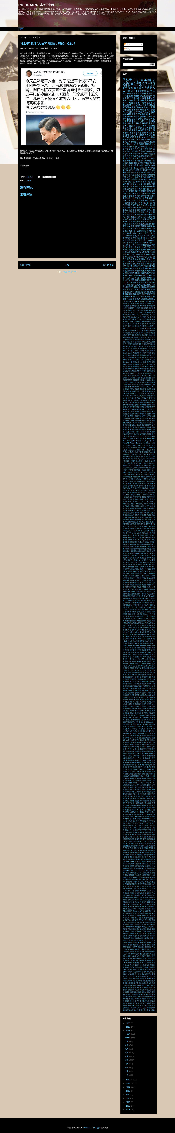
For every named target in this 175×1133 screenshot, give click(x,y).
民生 (151, 776)
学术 (141, 643)
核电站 (133, 217)
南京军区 (129, 564)
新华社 (140, 163)
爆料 (136, 384)
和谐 (124, 337)
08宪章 (128, 436)
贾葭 (149, 292)
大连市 (138, 342)
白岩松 (142, 391)
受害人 (128, 573)
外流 (124, 618)
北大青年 (126, 558)
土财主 (127, 609)
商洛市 (152, 594)
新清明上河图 (134, 722)
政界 (135, 715)
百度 (144, 133)
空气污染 (152, 398)
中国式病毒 (138, 468)
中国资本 (129, 477)
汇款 (133, 780)
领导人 (150, 429)
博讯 (136, 567)
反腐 (149, 110)
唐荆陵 (148, 252)
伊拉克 (128, 513)
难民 (149, 229)
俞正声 (135, 519)
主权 (129, 310)
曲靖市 (152, 364)
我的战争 (152, 697)
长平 (146, 423)
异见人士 (135, 679)
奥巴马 (129, 259)
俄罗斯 (150, 517)
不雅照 (140, 452)
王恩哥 (127, 389)
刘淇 (151, 203)
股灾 (136, 112)
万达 (134, 233)
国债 (129, 600)
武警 (136, 128)
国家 (139, 161)
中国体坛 (150, 463)
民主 (147, 100)
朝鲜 (129, 121)
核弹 (143, 273)
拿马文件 (135, 708)
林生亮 (137, 758)
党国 (127, 528)
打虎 (127, 360)
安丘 (137, 645)
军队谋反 (134, 542)
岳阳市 (139, 661)
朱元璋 (132, 740)
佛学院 (148, 200)
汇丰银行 (128, 780)
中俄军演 (137, 459)
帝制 (131, 668)
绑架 (127, 287)
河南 (124, 177)
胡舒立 (128, 405)
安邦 (127, 186)
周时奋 (144, 587)
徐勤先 (125, 690)
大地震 (130, 621)
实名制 (125, 348)
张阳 (138, 212)
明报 (146, 268)
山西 (129, 661)
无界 (144, 362)
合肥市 (137, 335)
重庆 (139, 294)
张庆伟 (133, 355)
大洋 (146, 623)
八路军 (140, 531)
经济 (124, 123)
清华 (149, 380)
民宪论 (152, 774)
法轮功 (125, 219)
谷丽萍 (135, 198)
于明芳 (135, 497)
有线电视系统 (143, 738)
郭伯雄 (143, 91)
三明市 (137, 303)
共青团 (141, 130)
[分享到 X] (49, 177)
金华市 (145, 420)
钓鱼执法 (129, 423)
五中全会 (129, 499)
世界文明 (126, 454)
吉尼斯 (152, 578)
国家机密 (144, 339)
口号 (129, 576)
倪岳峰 (130, 522)
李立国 (147, 751)
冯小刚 (145, 203)
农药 (146, 542)
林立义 (142, 758)
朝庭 (153, 738)
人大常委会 (149, 501)
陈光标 (143, 229)
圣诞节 (132, 609)
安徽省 (130, 116)
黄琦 (137, 434)
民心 (127, 776)
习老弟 (128, 492)
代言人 (127, 508)
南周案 (134, 564)
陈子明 (132, 427)
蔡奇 (149, 177)
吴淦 (147, 205)
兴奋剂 (152, 321)
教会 (147, 360)
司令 (133, 335)
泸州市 (132, 191)
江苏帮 (149, 780)
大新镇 (138, 623)
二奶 (127, 497)
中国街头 (148, 474)
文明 (136, 717)
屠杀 (124, 351)
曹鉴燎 (130, 366)
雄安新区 (128, 297)
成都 (135, 266)
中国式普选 (130, 468)
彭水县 (149, 688)
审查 (124, 652)
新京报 (149, 720)
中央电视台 (138, 479)
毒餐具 (149, 771)
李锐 (127, 273)
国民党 (144, 161)
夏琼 (138, 616)
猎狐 (143, 387)
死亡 (131, 276)
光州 (131, 526)
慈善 (127, 695)
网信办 (145, 400)
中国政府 (145, 468)
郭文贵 (129, 82)
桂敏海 (130, 762)
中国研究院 (128, 474)
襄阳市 (125, 411)
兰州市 (127, 203)
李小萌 (137, 749)
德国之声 (148, 690)
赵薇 (153, 165)
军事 (139, 324)
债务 (126, 319)
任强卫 (134, 510)
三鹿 (129, 450)
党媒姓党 (148, 319)
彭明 (142, 212)
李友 (132, 369)
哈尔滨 (128, 594)
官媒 (133, 261)
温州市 (144, 280)
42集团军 (129, 301)
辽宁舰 (149, 416)
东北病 (145, 454)
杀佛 (137, 742)
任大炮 (128, 317)
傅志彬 (142, 524)
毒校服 (138, 771)
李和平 (133, 747)
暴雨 (141, 735)
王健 (151, 387)
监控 (149, 282)
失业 (147, 627)
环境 (144, 389)
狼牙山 (138, 387)
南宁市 (129, 161)
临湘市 (152, 483)
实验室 (152, 650)
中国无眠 (137, 470)
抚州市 (127, 706)
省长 (127, 393)
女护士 (132, 632)
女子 (124, 632)
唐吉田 (138, 594)
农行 (149, 542)
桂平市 (137, 373)
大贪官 (133, 625)
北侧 (146, 555)
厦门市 (139, 330)
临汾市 (125, 310)
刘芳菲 (144, 326)
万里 (146, 198)
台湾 (150, 119)
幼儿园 (130, 353)
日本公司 (134, 729)
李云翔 (132, 744)
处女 (127, 616)
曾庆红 (143, 96)
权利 (144, 742)
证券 (141, 411)
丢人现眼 (152, 456)
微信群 (145, 355)
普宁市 (150, 189)
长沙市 (140, 179)
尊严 (151, 657)
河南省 (129, 91)
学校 (144, 643)
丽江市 (140, 238)
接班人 (138, 360)
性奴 (129, 693)
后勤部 (145, 580)
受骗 (138, 573)
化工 (139, 247)
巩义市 (125, 666)
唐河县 (144, 594)
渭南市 (127, 382)
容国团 (150, 652)
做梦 (131, 524)
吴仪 (144, 582)
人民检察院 (144, 315)
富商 (149, 654)
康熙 (151, 672)
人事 (129, 501)
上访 (150, 123)
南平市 (140, 564)
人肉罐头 (136, 506)
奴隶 (147, 632)
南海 (146, 149)
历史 (127, 170)
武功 (149, 767)
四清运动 (126, 598)
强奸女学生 (130, 688)
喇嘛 (124, 596)
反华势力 (135, 333)
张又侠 (132, 681)
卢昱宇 (133, 205)
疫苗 (140, 128)
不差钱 (127, 452)
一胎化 (133, 445)
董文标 (133, 409)
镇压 (125, 130)
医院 (149, 247)
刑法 (144, 546)
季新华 (130, 643)
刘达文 (140, 551)
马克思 (127, 432)
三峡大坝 (145, 447)
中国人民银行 (137, 463)
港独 (131, 382)
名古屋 (137, 580)
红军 (147, 222)
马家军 (132, 432)
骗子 (135, 231)
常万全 (138, 351)
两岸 (141, 306)
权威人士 (150, 742)
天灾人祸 (147, 257)
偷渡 (138, 524)
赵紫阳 (128, 114)
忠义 (126, 693)
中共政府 (145, 461)
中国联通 (126, 238)
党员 (139, 158)
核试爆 (149, 760)
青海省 (140, 429)
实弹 (148, 650)
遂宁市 (131, 229)
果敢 (146, 758)
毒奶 (124, 771)
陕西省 (128, 107)
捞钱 (139, 708)
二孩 (144, 312)
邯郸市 (128, 179)
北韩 (127, 328)
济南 (134, 380)
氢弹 (126, 778)
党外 (131, 528)
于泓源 (144, 497)
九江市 (130, 312)
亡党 (129, 315)
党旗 (153, 319)
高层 (134, 299)
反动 (134, 571)
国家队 (129, 207)
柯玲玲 (137, 760)
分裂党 (132, 546)
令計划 (142, 508)
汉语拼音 (138, 780)
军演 (143, 540)
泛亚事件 (139, 378)
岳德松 (134, 661)
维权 (131, 112)
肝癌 (149, 287)
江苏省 (143, 93)
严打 (129, 459)
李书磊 (127, 744)
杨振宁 (125, 756)
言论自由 (128, 198)
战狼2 (134, 699)
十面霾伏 (144, 560)
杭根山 (138, 756)
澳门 (149, 191)
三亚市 (139, 233)
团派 (134, 161)
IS (154, 231)
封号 (134, 657)
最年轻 (132, 738)
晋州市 (147, 733)
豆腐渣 (138, 292)
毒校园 (133, 771)
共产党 (139, 114)
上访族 (137, 450)
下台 (151, 233)
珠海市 (143, 194)
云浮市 (144, 240)
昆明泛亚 (126, 364)
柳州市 (145, 114)
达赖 (153, 416)
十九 (131, 328)
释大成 (140, 420)
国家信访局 (129, 339)
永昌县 (149, 778)
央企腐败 (136, 627)
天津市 (134, 85)
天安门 (150, 161)
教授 (151, 715)
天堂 (131, 257)
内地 (127, 324)
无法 (138, 726)
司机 (127, 578)
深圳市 (149, 91)
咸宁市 (149, 591)
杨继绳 (133, 371)
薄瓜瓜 (137, 289)
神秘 (148, 396)
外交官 (146, 616)
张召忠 (137, 681)
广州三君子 (134, 670)
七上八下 (148, 445)
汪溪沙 (147, 783)
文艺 (139, 717)
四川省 (136, 91)
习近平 (28, 180)
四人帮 (141, 596)
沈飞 (153, 785)
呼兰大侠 (152, 335)
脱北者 (148, 196)
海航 (143, 151)
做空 (134, 524)
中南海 (143, 103)
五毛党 (134, 200)
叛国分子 (152, 573)
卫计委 (150, 567)
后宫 (149, 580)
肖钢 (141, 402)
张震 (137, 355)
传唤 (144, 513)
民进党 (134, 375)
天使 (138, 625)
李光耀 (128, 369)
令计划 (143, 85)
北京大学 (135, 555)
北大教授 (152, 555)
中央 (138, 121)
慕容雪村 (138, 357)
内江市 (132, 324)
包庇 (151, 553)
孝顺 (126, 643)
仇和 (151, 506)
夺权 (126, 630)
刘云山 (143, 110)
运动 (124, 418)
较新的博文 (25, 265)
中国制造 (137, 465)
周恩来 (148, 130)
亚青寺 (135, 499)
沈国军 (142, 785)
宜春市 (132, 650)
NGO (124, 441)
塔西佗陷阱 (132, 614)
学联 (151, 643)
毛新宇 (139, 217)
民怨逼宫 (133, 776)
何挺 (144, 515)
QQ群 (149, 441)
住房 (132, 515)
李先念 (147, 744)
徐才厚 (148, 121)
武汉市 (138, 151)
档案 (146, 373)
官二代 (144, 346)
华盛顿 (135, 562)
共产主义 (134, 203)
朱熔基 (144, 215)
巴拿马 (138, 172)
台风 (151, 576)
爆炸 (150, 114)
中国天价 (144, 465)
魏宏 (153, 299)
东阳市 (143, 456)
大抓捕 (133, 623)
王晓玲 (132, 389)
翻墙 (136, 177)
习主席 (125, 490)
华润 (131, 562)
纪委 (134, 400)
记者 (132, 137)
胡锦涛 (139, 107)
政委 (142, 268)
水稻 (134, 778)
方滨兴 (150, 724)
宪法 (133, 172)
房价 (151, 357)
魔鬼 (151, 432)
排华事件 (150, 708)
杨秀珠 (128, 371)
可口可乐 (138, 576)
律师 (127, 133)
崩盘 (149, 210)
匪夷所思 (143, 558)
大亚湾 (134, 618)
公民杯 (138, 533)
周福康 (146, 589)
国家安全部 (137, 339)
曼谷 (134, 366)
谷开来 (148, 165)
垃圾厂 (142, 207)
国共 (133, 600)
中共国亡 (132, 461)
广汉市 (152, 670)
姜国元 (150, 636)
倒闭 (151, 317)
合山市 (147, 578)
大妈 (138, 621)
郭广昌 (125, 168)
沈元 (133, 785)
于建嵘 (149, 312)
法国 (133, 378)
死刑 (129, 375)
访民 (150, 107)
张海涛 (130, 686)
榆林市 (150, 373)
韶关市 (145, 429)
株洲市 (152, 371)
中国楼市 (150, 470)
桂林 (139, 762)
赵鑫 (131, 294)
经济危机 (139, 400)
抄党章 (125, 704)
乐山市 (146, 310)
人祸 (131, 506)
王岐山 (148, 79)
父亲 (143, 384)
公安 (131, 126)
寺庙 (130, 657)
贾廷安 (144, 226)
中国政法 (152, 468)
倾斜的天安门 (143, 522)
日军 (153, 362)
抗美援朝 (130, 189)
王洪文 (137, 389)
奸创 (151, 632)
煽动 (151, 382)
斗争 (143, 717)
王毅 (135, 154)
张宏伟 (152, 681)
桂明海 (135, 762)
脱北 (137, 405)
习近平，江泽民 (141, 495)
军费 (129, 542)
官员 (129, 119)
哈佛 (124, 594)
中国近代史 (136, 477)
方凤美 (138, 724)
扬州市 (152, 702)
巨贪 (149, 663)
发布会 (152, 571)
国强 (151, 603)
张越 (134, 212)
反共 (130, 333)
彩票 (141, 355)
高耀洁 (140, 231)
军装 (126, 542)
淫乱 (141, 380)
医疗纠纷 (129, 560)
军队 (124, 184)
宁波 (134, 645)
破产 (134, 396)
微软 (143, 690)
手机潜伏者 (128, 702)
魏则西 (145, 123)
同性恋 (132, 580)
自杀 (140, 177)
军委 (140, 203)
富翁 (124, 657)
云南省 (136, 103)
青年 (136, 429)
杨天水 (152, 753)
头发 (151, 627)
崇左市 (146, 261)
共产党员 (138, 535)
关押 (149, 535)
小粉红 (145, 348)
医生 (153, 558)
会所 (141, 513)
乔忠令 (125, 312)
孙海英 (140, 641)
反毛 (141, 571)
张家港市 (126, 684)
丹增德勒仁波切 (133, 486)
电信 (127, 391)
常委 (143, 351)
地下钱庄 (147, 254)
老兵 (129, 123)
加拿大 (135, 184)
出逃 (130, 247)
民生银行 (143, 276)
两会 (135, 142)
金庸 (149, 420)
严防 (132, 459)
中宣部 (144, 479)
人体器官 (141, 200)
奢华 (146, 630)
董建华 (128, 409)
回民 (130, 598)
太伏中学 (129, 627)
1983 (148, 436)
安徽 (145, 344)
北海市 (144, 247)
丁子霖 (131, 303)
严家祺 (125, 459)
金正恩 (138, 137)
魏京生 (148, 299)
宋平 (140, 346)
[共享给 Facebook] (51, 177)
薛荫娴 (138, 409)
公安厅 (132, 321)
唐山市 (142, 252)
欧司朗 (147, 765)
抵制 (130, 268)
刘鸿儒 (145, 551)
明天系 (152, 731)
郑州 (136, 420)
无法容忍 (143, 726)
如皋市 (127, 634)
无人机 (127, 726)
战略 (137, 699)
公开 (129, 533)
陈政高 (145, 427)
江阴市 (130, 783)
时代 (126, 731)
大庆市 (128, 623)
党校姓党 (146, 528)
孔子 (151, 259)
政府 (135, 163)
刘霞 (134, 247)
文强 (132, 717)
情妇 (129, 357)
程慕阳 (150, 285)
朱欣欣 (142, 740)
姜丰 (137, 636)
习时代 (145, 490)
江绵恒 (144, 175)
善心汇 (138, 337)
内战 (139, 537)
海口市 (135, 144)
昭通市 (137, 364)
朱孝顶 (137, 740)
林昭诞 (128, 758)
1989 (124, 301)
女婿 (134, 259)
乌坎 (138, 310)
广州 (134, 353)
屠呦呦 (144, 210)
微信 (153, 121)
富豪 (127, 657)
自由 (145, 177)
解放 (127, 292)
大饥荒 (152, 126)
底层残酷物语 (136, 672)
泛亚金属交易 (146, 378)
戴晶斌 (142, 699)
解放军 (152, 100)
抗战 (131, 163)
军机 (139, 540)
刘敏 (127, 551)
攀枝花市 (138, 711)
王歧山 (125, 222)
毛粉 (143, 774)
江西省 (135, 105)
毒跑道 (136, 276)
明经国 (131, 364)
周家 (126, 587)
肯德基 (145, 402)
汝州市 (144, 780)
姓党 (128, 172)
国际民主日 (130, 607)
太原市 (125, 210)
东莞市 (145, 119)
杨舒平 (138, 371)
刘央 (131, 549)
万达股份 (134, 447)
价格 (126, 510)
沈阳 (139, 278)
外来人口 (152, 616)
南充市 (132, 250)
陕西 (126, 429)
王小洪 (129, 282)
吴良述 (132, 585)
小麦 (146, 659)
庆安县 (129, 264)
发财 (124, 573)
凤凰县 (145, 544)
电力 (131, 391)
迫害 (132, 418)
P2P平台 (130, 441)
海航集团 (149, 151)
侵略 (146, 517)
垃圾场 (134, 612)
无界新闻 (150, 726)
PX (142, 441)
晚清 (151, 733)
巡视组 (132, 663)
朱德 (146, 366)
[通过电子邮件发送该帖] (39, 177)
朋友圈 (142, 366)
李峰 (141, 749)
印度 (126, 569)
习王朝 (150, 490)
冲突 (146, 324)
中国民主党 (138, 472)
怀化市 (150, 355)
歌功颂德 (131, 767)
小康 (129, 659)
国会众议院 (149, 598)
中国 (141, 79)
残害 (146, 769)
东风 (146, 456)
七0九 (143, 445)
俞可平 (129, 243)
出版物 (150, 544)
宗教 (129, 261)
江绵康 (149, 375)
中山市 (149, 479)
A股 (147, 301)
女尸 (127, 632)
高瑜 (130, 168)
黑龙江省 (149, 156)
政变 (149, 172)
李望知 (142, 751)
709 (149, 179)
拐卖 (134, 268)
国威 (126, 603)
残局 (149, 769)
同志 (127, 580)
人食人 (150, 315)
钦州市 (144, 294)
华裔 (153, 328)
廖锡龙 (140, 675)
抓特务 (140, 704)
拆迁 (137, 706)
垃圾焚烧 (126, 342)
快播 (124, 189)
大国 (126, 621)
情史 (149, 693)
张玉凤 (143, 264)
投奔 (144, 704)
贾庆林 (143, 116)
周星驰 (149, 587)
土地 (135, 607)
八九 (140, 243)
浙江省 (136, 100)
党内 (124, 528)
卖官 (151, 562)
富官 (153, 654)
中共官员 (139, 461)
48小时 (130, 438)
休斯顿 (137, 513)
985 (141, 438)
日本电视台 (141, 729)
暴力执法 (143, 364)
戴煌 (151, 699)
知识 (126, 396)
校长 (141, 760)
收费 (151, 711)
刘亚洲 (129, 184)
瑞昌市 (149, 389)
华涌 (149, 328)
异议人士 (136, 264)
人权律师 (151, 240)
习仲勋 (141, 135)
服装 (149, 738)
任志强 (130, 93)
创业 (126, 553)
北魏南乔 (136, 558)
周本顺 (128, 252)
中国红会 (142, 474)
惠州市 (129, 266)
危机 (138, 205)
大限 (143, 342)
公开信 (147, 321)
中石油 (145, 481)
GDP (144, 438)
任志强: (139, 510)
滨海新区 (128, 154)
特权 (126, 387)
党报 (137, 528)
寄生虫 (145, 654)
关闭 (153, 535)
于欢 (139, 497)
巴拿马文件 (134, 96)
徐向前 (130, 690)
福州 (133, 285)
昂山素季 (131, 731)
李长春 (150, 215)
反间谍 (147, 333)
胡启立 (150, 402)
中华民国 (150, 306)
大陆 (153, 170)
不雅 (136, 452)
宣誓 (132, 652)
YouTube (152, 301)
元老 (127, 526)
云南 (148, 497)
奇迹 (129, 630)
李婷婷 (149, 747)
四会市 (146, 596)
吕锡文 (142, 335)
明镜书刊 (129, 733)
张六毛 (145, 353)
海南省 (136, 116)
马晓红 (129, 299)
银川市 (135, 423)
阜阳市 (130, 425)
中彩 (126, 481)
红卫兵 (152, 222)
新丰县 (128, 720)
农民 (142, 542)
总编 (136, 693)
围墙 (139, 598)
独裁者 (134, 387)
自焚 (130, 224)
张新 (134, 684)
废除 (142, 672)
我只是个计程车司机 (141, 697)
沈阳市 (144, 278)
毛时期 (130, 774)
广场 (127, 670)
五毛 (126, 315)
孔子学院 (147, 639)
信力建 (143, 317)
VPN (124, 233)
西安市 (139, 123)
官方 (148, 346)
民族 (133, 175)
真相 (144, 393)
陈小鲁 (137, 427)
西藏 (147, 144)
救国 (147, 715)
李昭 (136, 369)
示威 (128, 285)
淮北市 (145, 380)
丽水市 (141, 486)
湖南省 (149, 93)
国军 (144, 600)
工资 (131, 351)
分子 (126, 326)
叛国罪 (125, 576)
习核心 (135, 168)
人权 (134, 158)
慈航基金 (144, 695)
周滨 (146, 335)
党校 (141, 528)
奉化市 (137, 630)
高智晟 (142, 156)
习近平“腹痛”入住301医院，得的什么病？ (48, 43)
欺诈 (126, 767)
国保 (149, 337)
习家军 (140, 312)
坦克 (129, 612)
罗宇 (143, 196)
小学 (126, 659)
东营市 (137, 456)
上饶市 (149, 303)
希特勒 (127, 668)
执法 (131, 360)
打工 (134, 702)
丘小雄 (131, 454)
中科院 (150, 481)
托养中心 (143, 702)
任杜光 (144, 510)
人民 (145, 168)
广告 (124, 670)
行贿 (148, 409)
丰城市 (140, 483)
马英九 (135, 156)
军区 (134, 245)
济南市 (152, 163)
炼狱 (147, 382)
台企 (142, 576)
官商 (138, 648)
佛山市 (143, 182)
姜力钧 (142, 636)
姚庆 (139, 259)
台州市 (147, 576)
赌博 (149, 414)
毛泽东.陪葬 (137, 774)
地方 (153, 339)
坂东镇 (150, 609)
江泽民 (151, 82)
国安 (140, 184)
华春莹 (127, 562)
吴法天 (127, 585)
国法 (130, 605)
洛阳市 (132, 219)
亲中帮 (125, 501)
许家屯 (135, 165)
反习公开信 (151, 330)
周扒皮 (139, 587)
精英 (124, 400)
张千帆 (127, 681)
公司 (151, 531)
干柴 (139, 668)
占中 (140, 126)
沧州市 (125, 378)
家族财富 (141, 652)
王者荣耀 (136, 282)
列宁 (129, 326)
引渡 (144, 679)
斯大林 (136, 362)
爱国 (153, 191)
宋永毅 (134, 648)
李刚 (124, 747)
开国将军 (148, 677)
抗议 (153, 266)
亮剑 (153, 499)
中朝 (134, 481)
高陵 (147, 432)
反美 (144, 571)
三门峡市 (143, 303)
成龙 (153, 695)
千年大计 (150, 560)
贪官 (140, 119)
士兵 (149, 614)
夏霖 (141, 616)
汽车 (151, 783)
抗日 (146, 212)
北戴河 (149, 96)
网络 (130, 165)
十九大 (135, 328)
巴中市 (130, 666)
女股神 (144, 632)
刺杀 (132, 553)
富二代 (130, 348)
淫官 (133, 280)
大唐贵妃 (147, 618)
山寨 (127, 351)
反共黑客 (129, 571)
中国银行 (152, 308)
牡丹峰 (146, 219)
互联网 (141, 149)
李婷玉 (132, 271)
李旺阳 (137, 751)
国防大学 (147, 605)
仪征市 (147, 508)
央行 (124, 259)
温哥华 (138, 280)
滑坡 (134, 382)
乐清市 (138, 488)
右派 (124, 335)
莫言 (147, 407)
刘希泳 (140, 549)
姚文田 (143, 634)
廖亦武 (127, 675)
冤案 (153, 245)
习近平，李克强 (130, 495)
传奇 (147, 513)
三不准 (140, 447)
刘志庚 (150, 549)
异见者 (140, 679)
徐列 (153, 688)
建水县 (133, 677)
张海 (126, 686)
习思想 (140, 490)
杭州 (128, 217)
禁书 (153, 194)
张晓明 (144, 684)
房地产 (140, 266)
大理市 (150, 623)
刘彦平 (138, 326)
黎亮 (141, 434)
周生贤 (140, 589)
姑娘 (135, 634)
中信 (144, 306)
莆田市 (131, 289)
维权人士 (130, 177)
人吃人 (137, 315)
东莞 (151, 198)
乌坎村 (128, 105)
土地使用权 (141, 607)
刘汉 (131, 551)
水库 (137, 375)
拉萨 (141, 706)
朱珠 (151, 740)
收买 (142, 711)
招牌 (126, 708)
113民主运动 (141, 436)
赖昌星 (132, 147)
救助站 (143, 715)
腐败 (133, 123)
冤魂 (131, 544)
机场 (127, 271)
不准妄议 (148, 450)
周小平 (130, 587)
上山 (133, 450)
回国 (142, 337)
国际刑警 (139, 254)
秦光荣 (138, 285)
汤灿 (128, 278)
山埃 (126, 661)
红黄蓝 (125, 224)
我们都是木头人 (128, 697)
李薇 (129, 753)
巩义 (153, 663)
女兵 (153, 630)
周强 (134, 587)
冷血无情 (140, 544)
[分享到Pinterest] (54, 177)
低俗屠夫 (128, 515)
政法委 (125, 715)
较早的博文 (108, 265)
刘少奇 (144, 158)
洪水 (153, 378)
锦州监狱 (141, 423)
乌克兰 (150, 486)
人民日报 (148, 135)
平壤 (151, 351)
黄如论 (133, 434)
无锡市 (129, 215)
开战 (129, 679)
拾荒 (129, 708)
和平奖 (148, 170)
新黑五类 (129, 724)
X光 (144, 443)
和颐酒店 (134, 591)
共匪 (146, 535)
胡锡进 (133, 405)
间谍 (126, 425)
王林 (127, 137)
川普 (153, 210)
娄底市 (132, 639)
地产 (149, 339)
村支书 (138, 753)
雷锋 (133, 429)
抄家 (129, 704)
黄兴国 (145, 231)
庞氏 (137, 353)
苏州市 (142, 144)
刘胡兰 (135, 551)
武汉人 (127, 769)
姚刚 (139, 634)
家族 (139, 210)
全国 (124, 321)
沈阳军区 (148, 785)
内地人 (135, 537)
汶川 (149, 175)
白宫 (130, 222)
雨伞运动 (136, 297)
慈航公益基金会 (135, 695)
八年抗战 (134, 531)
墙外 (141, 614)
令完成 (136, 93)
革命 (145, 179)
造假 (146, 418)
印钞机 (130, 569)
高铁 (143, 299)
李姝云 (144, 747)
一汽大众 (128, 445)
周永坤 (127, 589)
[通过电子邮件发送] (44, 177)
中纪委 (130, 103)
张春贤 (129, 212)
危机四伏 (136, 569)
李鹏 (133, 107)
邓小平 (136, 98)
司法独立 (133, 578)
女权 (136, 632)
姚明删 (149, 634)
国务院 (149, 600)
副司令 (137, 553)
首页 (21, 29)
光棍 (141, 526)
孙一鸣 (152, 639)
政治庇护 (145, 713)
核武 (132, 373)
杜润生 (150, 369)
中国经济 (135, 110)
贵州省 (125, 147)
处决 (124, 616)
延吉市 (145, 675)
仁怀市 (147, 506)
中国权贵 (143, 470)
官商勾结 (143, 648)
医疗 (124, 560)
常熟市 (147, 351)
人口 (139, 501)
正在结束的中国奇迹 (141, 767)
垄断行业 (143, 612)
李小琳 (149, 98)
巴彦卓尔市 (139, 666)
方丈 (141, 362)
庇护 (129, 672)
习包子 (135, 149)
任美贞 (149, 510)
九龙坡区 (152, 488)
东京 (136, 454)
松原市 (144, 756)
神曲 (144, 396)
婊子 (136, 639)
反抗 (137, 571)
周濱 (136, 589)
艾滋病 (127, 407)
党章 (151, 528)
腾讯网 (145, 405)
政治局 (152, 142)
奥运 (149, 630)
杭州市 (137, 140)
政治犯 (144, 360)
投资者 (149, 704)
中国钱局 (144, 477)
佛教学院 (135, 517)
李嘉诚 (131, 140)
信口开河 (148, 519)
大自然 (128, 625)
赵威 (127, 294)
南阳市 (144, 250)
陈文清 (150, 427)
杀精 (141, 742)
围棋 (143, 598)
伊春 (132, 513)
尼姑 (153, 348)
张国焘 (142, 681)
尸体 (149, 348)
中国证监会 (144, 308)
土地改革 (148, 607)
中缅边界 (131, 483)
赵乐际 (150, 226)
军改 (139, 245)
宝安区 (152, 346)
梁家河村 (150, 762)
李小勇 (127, 749)
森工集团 (138, 765)
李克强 (151, 85)
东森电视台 (126, 456)
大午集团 (141, 618)
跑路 (136, 416)
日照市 (147, 729)
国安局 (130, 603)
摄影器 (132, 711)
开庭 (126, 679)
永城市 (139, 778)
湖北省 (126, 112)
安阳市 (136, 346)
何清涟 (149, 515)
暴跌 (139, 215)
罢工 (131, 287)
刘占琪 (149, 546)
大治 (142, 623)
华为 (146, 328)
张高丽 (127, 151)
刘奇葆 (134, 326)
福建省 (149, 103)
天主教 (147, 342)
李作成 (142, 744)
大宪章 (149, 621)
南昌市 (138, 250)
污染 (153, 375)
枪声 (132, 760)
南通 (129, 567)
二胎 (129, 200)
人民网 (127, 506)
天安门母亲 (138, 257)
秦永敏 (129, 196)
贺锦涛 (137, 414)
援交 (127, 711)
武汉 (126, 375)
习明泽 (146, 238)
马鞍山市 (143, 432)
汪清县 (142, 783)
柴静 (148, 371)
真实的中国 (139, 393)
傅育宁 (147, 524)
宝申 (136, 650)
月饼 (136, 738)
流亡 (130, 380)
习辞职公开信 (128, 182)
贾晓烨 (142, 414)
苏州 (134, 407)
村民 (143, 753)
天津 (142, 121)
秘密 (129, 398)
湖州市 (144, 191)
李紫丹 (152, 751)
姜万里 (133, 636)
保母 (127, 519)
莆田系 (146, 154)
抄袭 (132, 704)
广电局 (125, 672)
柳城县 (138, 273)
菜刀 (151, 407)
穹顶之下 (145, 398)
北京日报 (141, 555)
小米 (137, 659)
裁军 (149, 289)
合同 (143, 578)
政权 (151, 212)
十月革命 (141, 328)
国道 (141, 605)
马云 (127, 142)
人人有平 (134, 501)
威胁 (127, 639)
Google (149, 438)
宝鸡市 (144, 650)
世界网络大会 (134, 306)
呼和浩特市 (126, 591)
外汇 (130, 342)
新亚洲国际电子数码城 (138, 720)
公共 (144, 531)
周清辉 (132, 589)
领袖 (127, 231)
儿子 (124, 526)
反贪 (148, 571)
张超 (149, 686)
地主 (136, 609)
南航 (131, 330)
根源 (126, 762)
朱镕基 (127, 742)
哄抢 (153, 591)
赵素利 (132, 416)
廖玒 (136, 675)
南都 (132, 567)
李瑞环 (148, 271)
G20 (131, 142)
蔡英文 (148, 224)
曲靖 (144, 735)
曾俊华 (149, 735)
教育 (145, 189)
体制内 (137, 515)
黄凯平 (128, 434)
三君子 (145, 233)
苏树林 (138, 407)
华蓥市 (140, 562)
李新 (137, 271)
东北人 (140, 454)
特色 (129, 387)
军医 (132, 540)
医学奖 (149, 558)
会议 (124, 243)
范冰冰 (135, 224)
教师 (140, 189)
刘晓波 (145, 88)
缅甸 (139, 196)
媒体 (149, 184)
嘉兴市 (136, 596)
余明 (126, 517)
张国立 (147, 681)
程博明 (134, 398)
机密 (131, 742)
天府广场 (143, 625)
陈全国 (127, 427)
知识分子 (136, 222)
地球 (143, 609)
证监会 (149, 411)
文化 (151, 360)
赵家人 (145, 128)
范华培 (125, 289)
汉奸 (141, 375)
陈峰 (141, 427)
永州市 (150, 276)
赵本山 (127, 416)
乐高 (146, 488)
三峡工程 (152, 447)
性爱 (132, 693)
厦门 (141, 569)
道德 (149, 418)
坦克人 (135, 207)
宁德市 (130, 645)
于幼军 (137, 240)
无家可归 (133, 726)
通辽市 (142, 418)
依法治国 (134, 317)
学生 (147, 643)
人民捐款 (139, 504)
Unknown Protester (136, 443)
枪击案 (128, 760)
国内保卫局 (139, 600)
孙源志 (145, 641)
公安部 (142, 321)
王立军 (140, 154)
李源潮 (141, 112)
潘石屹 (138, 382)
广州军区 (146, 670)
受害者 (133, 573)
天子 (126, 344)
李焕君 (145, 369)
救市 (136, 189)
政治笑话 (152, 713)
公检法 (133, 533)
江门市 (125, 783)
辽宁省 (149, 116)
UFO (127, 443)
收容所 (147, 711)
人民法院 (145, 504)
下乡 (153, 303)
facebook (126, 303)
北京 (125, 88)
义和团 (146, 486)
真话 (148, 393)
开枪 (141, 353)
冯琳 (134, 544)
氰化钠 (130, 778)
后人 (141, 580)
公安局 (137, 321)
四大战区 (152, 596)
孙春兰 (140, 344)
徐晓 (139, 690)
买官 (148, 495)
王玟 (141, 389)
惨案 (133, 357)
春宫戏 (135, 733)
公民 (151, 243)
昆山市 (136, 731)
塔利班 (125, 614)
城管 (145, 184)
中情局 (130, 481)
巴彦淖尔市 (147, 666)
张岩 (130, 684)
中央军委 (128, 149)
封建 (137, 657)
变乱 (141, 573)
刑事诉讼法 (139, 546)
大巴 (153, 621)
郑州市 (152, 128)
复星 (134, 616)
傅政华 (150, 182)
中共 (135, 79)
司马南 (138, 578)
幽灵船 (152, 668)
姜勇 (146, 636)
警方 (129, 411)
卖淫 (127, 330)
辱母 (139, 416)
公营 (143, 533)
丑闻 (145, 452)
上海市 (130, 100)
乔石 (130, 158)
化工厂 (128, 555)
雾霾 (129, 110)
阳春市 (150, 294)
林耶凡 (144, 371)
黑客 (151, 231)
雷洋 (125, 103)
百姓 (149, 194)
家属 (136, 652)
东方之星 (145, 137)
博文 (128, 44)
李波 (133, 121)
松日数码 (150, 756)
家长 (146, 652)
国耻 (133, 254)
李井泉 (137, 744)
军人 (130, 245)
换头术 (144, 708)
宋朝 (129, 648)
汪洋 (137, 783)
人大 (143, 501)
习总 (153, 179)
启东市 (130, 582)
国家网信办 (145, 603)
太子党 (126, 128)
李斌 (133, 751)
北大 (149, 158)
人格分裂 (132, 504)
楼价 (143, 765)
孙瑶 (149, 641)
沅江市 (128, 785)
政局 (136, 713)
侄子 (143, 517)
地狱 (139, 609)
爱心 (140, 384)
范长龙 (142, 224)
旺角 (134, 215)
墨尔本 (145, 614)
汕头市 (138, 175)
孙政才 (146, 142)
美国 (147, 105)
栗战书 (129, 144)
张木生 (149, 684)
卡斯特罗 (141, 567)
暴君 (134, 735)
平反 (124, 264)
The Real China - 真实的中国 (36, 4)
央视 (124, 172)
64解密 (142, 301)
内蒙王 (147, 537)
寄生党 (140, 654)
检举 (133, 765)
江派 (144, 375)
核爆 (144, 760)
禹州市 (152, 396)
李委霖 (138, 747)
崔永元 (150, 661)
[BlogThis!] (46, 177)
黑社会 (141, 198)
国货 (138, 605)
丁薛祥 (138, 445)
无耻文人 (128, 729)
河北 (153, 175)
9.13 (137, 438)
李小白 (132, 749)
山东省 (143, 98)
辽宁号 (144, 416)
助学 (144, 553)
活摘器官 (126, 380)
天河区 (149, 625)
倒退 (126, 522)
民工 (124, 776)
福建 (124, 196)
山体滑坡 (139, 261)
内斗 (143, 537)
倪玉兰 (135, 522)
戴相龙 (132, 133)
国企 (151, 149)
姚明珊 (135, 344)
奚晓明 (130, 344)
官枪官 (149, 648)
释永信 (129, 156)
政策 (139, 715)
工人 (124, 212)
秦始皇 (144, 285)
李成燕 (128, 751)
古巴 (132, 576)
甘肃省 (139, 133)
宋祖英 (131, 186)
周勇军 (144, 585)
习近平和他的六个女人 (139, 492)
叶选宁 (128, 335)
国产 (146, 337)
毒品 (153, 769)
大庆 (124, 623)
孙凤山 (125, 641)
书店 (141, 168)
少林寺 (150, 659)
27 (154, 436)
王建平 (152, 219)
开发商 (138, 677)
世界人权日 (151, 452)
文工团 (131, 362)
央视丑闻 (143, 627)
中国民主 (131, 472)
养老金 (125, 537)
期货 (124, 740)
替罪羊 (127, 738)
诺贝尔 (142, 165)
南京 (127, 250)
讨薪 (132, 411)
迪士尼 (128, 418)
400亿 (125, 438)
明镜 (124, 733)
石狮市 (130, 396)
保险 (131, 519)
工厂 (139, 663)
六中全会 (148, 533)
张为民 (149, 679)
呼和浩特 (152, 589)
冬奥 (143, 324)
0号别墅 (134, 436)
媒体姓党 (144, 259)
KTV (153, 438)
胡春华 (149, 140)
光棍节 (146, 526)
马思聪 (137, 432)
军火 (146, 540)
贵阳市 (138, 226)
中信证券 (134, 135)
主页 (67, 265)
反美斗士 (142, 333)
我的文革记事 (127, 699)
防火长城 (136, 425)
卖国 (124, 330)
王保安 (147, 387)
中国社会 (135, 474)
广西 (145, 186)
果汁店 (150, 758)
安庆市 (150, 645)
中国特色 (137, 308)
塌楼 (153, 612)
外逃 (127, 257)
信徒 (147, 317)
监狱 (124, 393)
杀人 (134, 742)
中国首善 (131, 479)
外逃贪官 (129, 618)
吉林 (124, 580)
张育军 (145, 686)
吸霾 (139, 585)
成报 (149, 695)
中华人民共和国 (139, 236)
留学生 (143, 282)
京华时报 (141, 499)
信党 (143, 519)
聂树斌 (144, 287)
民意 (137, 776)
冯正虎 (125, 247)
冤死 (127, 544)
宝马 (139, 650)
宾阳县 (130, 654)
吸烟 (136, 585)
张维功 (140, 686)
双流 (149, 569)
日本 (133, 151)
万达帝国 (128, 447)
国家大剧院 (137, 603)
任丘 (129, 510)
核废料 (125, 373)
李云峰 (150, 366)
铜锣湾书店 (146, 147)
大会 (134, 342)
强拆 (127, 163)
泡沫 (127, 191)
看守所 (132, 393)
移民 (134, 196)
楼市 (127, 276)
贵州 (127, 414)
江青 (149, 217)
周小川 (152, 205)
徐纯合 (149, 264)
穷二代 (139, 398)
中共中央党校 (145, 459)
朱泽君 (147, 740)
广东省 (137, 82)
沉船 (153, 217)
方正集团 (145, 724)
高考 (139, 299)
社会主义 (140, 396)
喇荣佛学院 (130, 596)
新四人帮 (126, 722)
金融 (127, 135)
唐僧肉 (133, 594)
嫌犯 (139, 639)
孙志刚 (135, 641)
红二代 (148, 112)
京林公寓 (148, 499)
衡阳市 (143, 289)
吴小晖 (142, 170)
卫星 (146, 567)
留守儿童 (136, 391)
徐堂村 (135, 690)
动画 (141, 553)
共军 (142, 535)
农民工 (148, 245)
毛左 (126, 774)
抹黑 (134, 706)
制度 (129, 553)
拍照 (144, 706)
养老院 (130, 537)
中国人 (135, 130)
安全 (141, 645)
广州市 (145, 107)
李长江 (133, 753)
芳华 (131, 407)
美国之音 (137, 287)
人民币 (137, 182)
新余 (153, 720)
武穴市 (138, 769)
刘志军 (145, 549)
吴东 (141, 582)
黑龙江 (150, 434)
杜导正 (147, 753)
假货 (127, 524)
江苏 (145, 217)
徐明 (131, 128)
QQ (145, 441)
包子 (148, 553)
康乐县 (147, 672)
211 (151, 436)
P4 (134, 441)
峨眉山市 (145, 661)
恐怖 (126, 357)
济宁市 (138, 191)
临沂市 (133, 238)
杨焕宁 (130, 756)
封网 (144, 657)
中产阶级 (128, 236)
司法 (131, 170)
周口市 (149, 585)
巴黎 (134, 351)
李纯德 (125, 753)
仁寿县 (142, 506)
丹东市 (125, 486)
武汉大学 (133, 769)
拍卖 (134, 360)
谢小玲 (132, 292)
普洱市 (127, 735)
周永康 (137, 88)
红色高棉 (129, 400)
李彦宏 (150, 749)
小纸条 (142, 659)
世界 (127, 306)
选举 (135, 294)
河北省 (130, 98)
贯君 (133, 226)
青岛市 (143, 297)
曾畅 (137, 366)
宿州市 (135, 654)
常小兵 (152, 261)
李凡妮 (152, 744)
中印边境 (129, 463)
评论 (128, 49)
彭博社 (144, 688)
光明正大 (136, 526)
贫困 (124, 414)
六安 (127, 535)
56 (134, 438)
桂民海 (142, 373)
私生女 (125, 398)
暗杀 (151, 268)
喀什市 (133, 337)
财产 (153, 411)
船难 (149, 405)
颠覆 (131, 231)
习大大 (135, 312)
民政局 (142, 776)
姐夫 (131, 634)
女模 (139, 632)
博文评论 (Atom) (69, 272)
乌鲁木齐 (129, 488)
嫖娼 (134, 210)
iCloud (148, 443)
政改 (140, 713)
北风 (131, 558)
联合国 (132, 402)
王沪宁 (137, 194)
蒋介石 (152, 154)
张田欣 (135, 686)
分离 (127, 546)
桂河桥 (144, 762)
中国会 (144, 463)
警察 (124, 156)
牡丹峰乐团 (149, 384)
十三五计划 (136, 560)
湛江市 (150, 280)
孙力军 (130, 641)
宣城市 (128, 652)
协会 (144, 562)
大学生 (152, 207)
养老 (124, 324)
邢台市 (137, 229)
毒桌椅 (144, 771)
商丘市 (128, 337)
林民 (132, 758)
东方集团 (152, 454)
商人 (148, 594)
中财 (136, 483)
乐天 (134, 488)
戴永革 (147, 699)
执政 (148, 702)
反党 (143, 205)
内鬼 (136, 324)
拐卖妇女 (150, 706)
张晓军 (138, 684)
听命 (126, 582)
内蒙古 (152, 137)
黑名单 (145, 434)
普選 (131, 735)
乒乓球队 (152, 310)
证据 (144, 411)
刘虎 (147, 326)
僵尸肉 (137, 319)
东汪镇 (133, 456)
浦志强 (143, 140)
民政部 (147, 776)
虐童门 (144, 409)
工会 (136, 663)
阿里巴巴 (148, 425)
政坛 (133, 713)
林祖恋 (132, 273)
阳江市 (142, 425)
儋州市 (152, 524)
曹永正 (125, 366)
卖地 (147, 562)
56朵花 (136, 301)
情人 (146, 693)
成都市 (134, 119)
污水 (134, 783)
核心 (129, 373)
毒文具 (128, 771)
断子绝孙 (148, 717)
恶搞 (139, 693)
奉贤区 (142, 630)
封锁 (148, 657)
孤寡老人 (136, 643)
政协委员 (128, 713)
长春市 (150, 423)
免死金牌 (152, 526)
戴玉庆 (144, 357)
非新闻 (149, 297)
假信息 (150, 522)
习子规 (135, 490)
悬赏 (143, 693)
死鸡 (142, 769)
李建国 (145, 749)
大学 (147, 207)
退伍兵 (137, 418)
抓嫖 (136, 704)
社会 (143, 222)
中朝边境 (140, 481)
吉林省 (136, 170)
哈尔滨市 (134, 252)
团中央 (135, 598)
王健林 (131, 194)
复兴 (131, 616)
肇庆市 (137, 402)
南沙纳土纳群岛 (147, 564)
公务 (147, 531)
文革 (130, 88)
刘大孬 (127, 549)
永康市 (144, 778)
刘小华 (135, 549)
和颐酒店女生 (141, 591)
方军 (134, 724)
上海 (133, 114)
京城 (133, 315)
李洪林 (140, 369)
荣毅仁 (144, 407)
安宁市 (145, 645)
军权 (143, 245)
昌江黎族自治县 (144, 731)
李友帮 (128, 747)
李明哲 (142, 271)
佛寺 (129, 517)
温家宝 (141, 105)
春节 (142, 733)
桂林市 (146, 163)
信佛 (139, 519)
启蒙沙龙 (136, 582)
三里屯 (125, 450)
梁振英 (148, 273)
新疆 (153, 110)
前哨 (151, 326)
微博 (153, 186)
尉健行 (140, 348)
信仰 (139, 317)
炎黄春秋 (139, 219)
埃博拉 (149, 612)
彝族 (139, 688)
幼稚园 (147, 668)
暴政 (137, 735)
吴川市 (149, 582)
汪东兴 (133, 278)
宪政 (136, 186)
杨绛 (134, 756)
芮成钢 (149, 133)
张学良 (150, 353)
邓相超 (127, 420)
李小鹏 (127, 175)
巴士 (133, 666)
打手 (138, 702)
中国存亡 (150, 465)
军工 (136, 540)
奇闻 (133, 630)
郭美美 (134, 179)
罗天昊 (150, 400)
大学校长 (143, 621)
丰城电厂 (146, 483)
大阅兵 (145, 126)
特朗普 (125, 194)
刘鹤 (149, 551)
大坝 (134, 621)
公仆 (127, 321)
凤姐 (149, 324)
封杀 (141, 657)
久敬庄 (133, 310)
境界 (137, 614)
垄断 (138, 612)
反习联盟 (126, 333)
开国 (143, 677)
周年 (124, 207)
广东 (141, 186)
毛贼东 (147, 774)
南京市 (140, 142)
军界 (149, 540)
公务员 (145, 243)
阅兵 (129, 130)
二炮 (131, 497)
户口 (147, 357)
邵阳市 (132, 420)
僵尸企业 (131, 319)
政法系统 (131, 715)
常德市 (135, 668)
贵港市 (144, 292)
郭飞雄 (138, 147)
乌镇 (141, 310)
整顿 (129, 717)
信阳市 (135, 243)
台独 (149, 250)
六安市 (132, 535)
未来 (127, 740)
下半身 (142, 450)
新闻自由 (142, 722)
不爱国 (132, 452)
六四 (144, 82)
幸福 (143, 668)
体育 (141, 515)
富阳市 (135, 348)
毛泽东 (126, 85)
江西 (153, 780)
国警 (134, 605)
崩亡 (127, 663)
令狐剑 (137, 508)
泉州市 (150, 278)
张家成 (128, 355)
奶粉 (130, 210)
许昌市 (137, 411)
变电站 (146, 573)
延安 (149, 675)
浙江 (137, 380)
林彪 (124, 144)
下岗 (124, 306)
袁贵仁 (152, 409)
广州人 (140, 670)
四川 (129, 254)
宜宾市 (127, 650)
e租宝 (129, 233)
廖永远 (132, 675)
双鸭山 (144, 330)
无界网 (149, 362)
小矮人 (134, 659)
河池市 (130, 378)
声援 (153, 614)
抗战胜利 (147, 266)
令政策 (132, 508)
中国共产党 (150, 236)
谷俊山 (152, 144)
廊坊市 (144, 172)
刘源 (136, 126)
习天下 (130, 490)
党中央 (142, 319)
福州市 (125, 165)
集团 (129, 429)
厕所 (134, 330)
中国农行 (131, 308)
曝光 (148, 364)
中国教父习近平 (128, 470)
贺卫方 (132, 414)
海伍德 (127, 280)
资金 (146, 414)
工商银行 (145, 663)
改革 (138, 268)
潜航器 (144, 382)
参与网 (145, 569)
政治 (142, 100)
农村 (139, 542)
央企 (153, 257)
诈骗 (128, 226)
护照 (131, 706)
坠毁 (126, 612)
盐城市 (152, 391)
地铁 (146, 609)
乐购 (143, 488)
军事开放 (128, 540)
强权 (136, 688)
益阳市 (147, 391)
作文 (139, 517)
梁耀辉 (128, 765)
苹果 (153, 287)
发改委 (152, 333)
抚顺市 (125, 268)
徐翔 (149, 186)
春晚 (139, 733)
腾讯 (141, 405)
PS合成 (138, 441)
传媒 (151, 513)
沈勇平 (137, 785)
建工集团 (128, 677)
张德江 (125, 140)
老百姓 (127, 402)
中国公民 (131, 465)
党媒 (134, 528)
